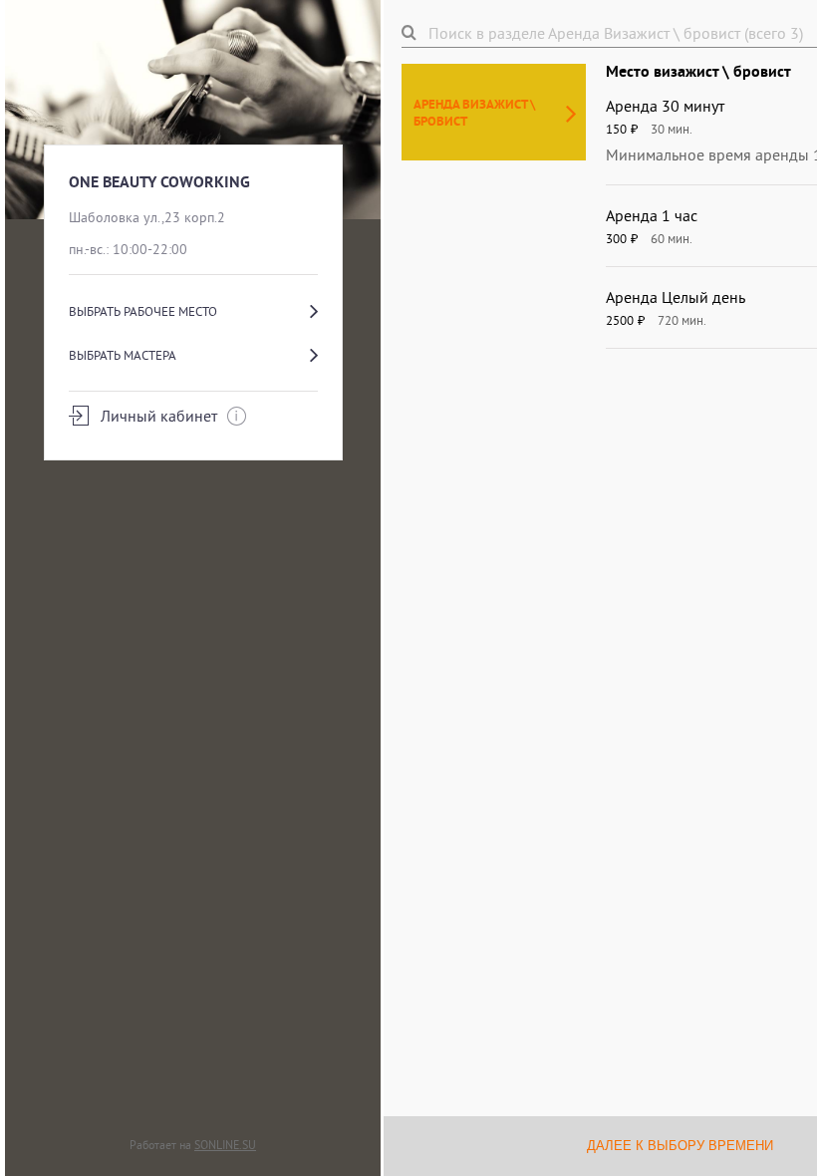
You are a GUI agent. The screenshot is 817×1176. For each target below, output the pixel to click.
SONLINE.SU (225, 1144)
